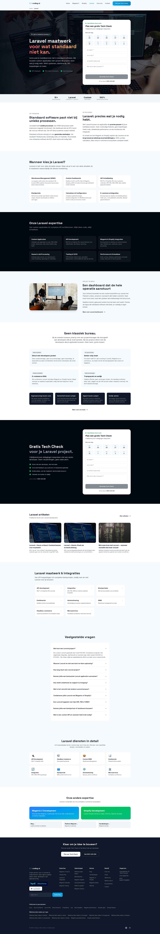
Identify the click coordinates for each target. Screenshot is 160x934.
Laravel (91, 3)
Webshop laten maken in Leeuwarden (39, 918)
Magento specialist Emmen (78, 918)
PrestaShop (65, 907)
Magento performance (90, 907)
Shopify (84, 3)
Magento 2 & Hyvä (64, 871)
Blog (91, 871)
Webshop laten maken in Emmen (38, 915)
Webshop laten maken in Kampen (120, 915)
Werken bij (107, 877)
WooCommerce (56, 907)
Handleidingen (94, 874)
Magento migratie (79, 879)
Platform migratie (79, 885)
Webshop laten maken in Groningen (77, 915)
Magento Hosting (64, 885)
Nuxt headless (78, 907)
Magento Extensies (64, 882)
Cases (106, 874)
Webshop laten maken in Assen (57, 915)
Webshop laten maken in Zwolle (60, 918)
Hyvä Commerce (38, 907)
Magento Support (79, 888)
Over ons (99, 3)
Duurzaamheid (108, 883)
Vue (72, 907)
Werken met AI (109, 880)
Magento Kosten (94, 882)
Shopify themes (111, 907)
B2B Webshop (78, 876)
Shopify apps (101, 907)
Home (68, 3)
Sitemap (92, 885)
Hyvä (30, 907)
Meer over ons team (78, 410)
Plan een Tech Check (121, 3)
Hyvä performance (79, 882)
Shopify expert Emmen (93, 918)
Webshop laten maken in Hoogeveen (99, 915)
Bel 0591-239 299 (90, 854)
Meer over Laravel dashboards (93, 312)
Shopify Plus (62, 874)
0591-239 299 (110, 81)
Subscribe (57, 895)
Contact (107, 3)
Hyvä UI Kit (48, 907)
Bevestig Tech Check (107, 77)
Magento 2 (75, 3)
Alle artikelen (124, 516)
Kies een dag (89, 32)
